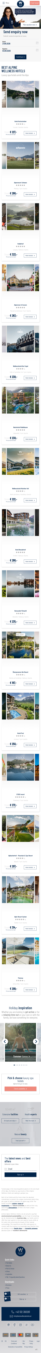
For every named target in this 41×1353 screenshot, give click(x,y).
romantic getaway (31, 1228)
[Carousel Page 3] (19, 115)
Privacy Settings (28, 1347)
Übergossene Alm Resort (20, 672)
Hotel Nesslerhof (20, 550)
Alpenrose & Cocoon (20, 305)
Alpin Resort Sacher (20, 917)
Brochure (8, 1285)
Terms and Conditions (14, 1342)
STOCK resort (20, 794)
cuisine (14, 1203)
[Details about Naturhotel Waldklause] (20, 400)
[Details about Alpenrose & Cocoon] (20, 278)
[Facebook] (14, 1325)
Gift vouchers (16, 1293)
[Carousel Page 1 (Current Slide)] (16, 115)
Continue (19, 56)
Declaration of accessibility (15, 1347)
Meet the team (30, 1121)
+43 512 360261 (22, 1312)
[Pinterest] (8, 1325)
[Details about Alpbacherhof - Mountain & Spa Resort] (20, 828)
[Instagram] (20, 1325)
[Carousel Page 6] (24, 115)
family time (18, 1228)
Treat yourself (20, 1140)
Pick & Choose (10, 1269)
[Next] (36, 1041)
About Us (8, 1266)
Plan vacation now (29, 24)
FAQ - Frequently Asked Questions (15, 1277)
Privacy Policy (31, 1342)
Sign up (19, 1174)
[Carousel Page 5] (23, 115)
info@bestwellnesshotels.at (22, 1316)
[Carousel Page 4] (21, 115)
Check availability (19, 1088)
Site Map (24, 1342)
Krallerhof (21, 244)
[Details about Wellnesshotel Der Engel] (20, 339)
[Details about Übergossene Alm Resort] (20, 645)
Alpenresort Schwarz (20, 182)
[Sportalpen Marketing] (36, 1349)
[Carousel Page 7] (24, 1065)
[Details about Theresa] (20, 951)
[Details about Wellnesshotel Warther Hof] (20, 461)
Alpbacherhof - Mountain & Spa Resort (20, 855)
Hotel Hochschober (20, 121)
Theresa (20, 978)
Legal (38, 1341)
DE (2, 1341)
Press (7, 1288)
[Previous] (5, 1041)
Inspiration (9, 1274)
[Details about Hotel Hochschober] (20, 94)
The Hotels (9, 1263)
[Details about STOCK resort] (20, 767)
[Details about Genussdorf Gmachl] (20, 584)
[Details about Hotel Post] (20, 706)
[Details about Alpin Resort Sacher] (20, 889)
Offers (8, 1271)
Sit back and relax (9, 1121)
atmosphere (12, 1208)
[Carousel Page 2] (17, 115)
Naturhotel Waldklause (20, 427)
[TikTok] (26, 1325)
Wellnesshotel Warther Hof (20, 488)
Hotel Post (20, 733)
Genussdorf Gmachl (20, 611)
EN (5, 1341)
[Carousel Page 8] (26, 1065)
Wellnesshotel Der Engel (20, 366)
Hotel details (29, 133)
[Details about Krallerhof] (20, 216)
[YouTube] (32, 1325)
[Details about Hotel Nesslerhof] (20, 522)
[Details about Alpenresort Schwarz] (20, 155)
